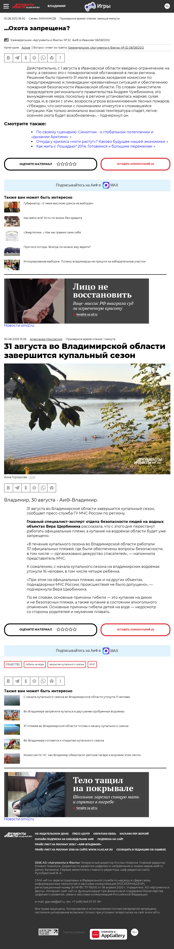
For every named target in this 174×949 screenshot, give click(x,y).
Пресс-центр (81, 833)
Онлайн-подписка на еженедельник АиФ (64, 839)
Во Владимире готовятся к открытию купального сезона (64, 740)
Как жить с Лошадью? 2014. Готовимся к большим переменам (94, 146)
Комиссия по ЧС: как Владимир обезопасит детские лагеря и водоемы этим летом (82, 755)
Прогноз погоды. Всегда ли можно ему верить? (57, 247)
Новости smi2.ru (19, 325)
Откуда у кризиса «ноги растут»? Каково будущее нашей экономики (100, 141)
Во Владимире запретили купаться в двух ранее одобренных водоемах (74, 711)
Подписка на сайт (110, 839)
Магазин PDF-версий (134, 833)
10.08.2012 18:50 (14, 18)
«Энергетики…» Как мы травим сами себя (52, 232)
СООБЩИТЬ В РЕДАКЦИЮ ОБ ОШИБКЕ (141, 849)
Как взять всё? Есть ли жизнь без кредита (53, 218)
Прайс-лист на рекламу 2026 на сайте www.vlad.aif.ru (74, 849)
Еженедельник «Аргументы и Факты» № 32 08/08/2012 (106, 47)
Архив (26, 47)
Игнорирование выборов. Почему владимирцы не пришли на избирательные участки (84, 261)
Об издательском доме (52, 833)
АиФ (32, 477)
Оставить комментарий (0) (135, 164)
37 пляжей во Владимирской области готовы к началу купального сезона (76, 726)
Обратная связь (104, 833)
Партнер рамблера (74, 932)
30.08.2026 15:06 (15, 339)
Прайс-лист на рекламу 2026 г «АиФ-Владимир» (68, 844)
